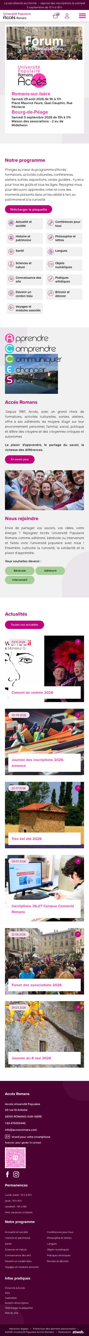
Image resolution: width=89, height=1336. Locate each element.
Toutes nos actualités (24, 624)
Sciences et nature (16, 1249)
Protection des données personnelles (54, 1328)
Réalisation (64, 1332)
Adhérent (50, 570)
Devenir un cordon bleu (18, 1261)
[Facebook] (7, 1174)
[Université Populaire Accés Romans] (17, 15)
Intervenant (19, 579)
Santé (8, 1243)
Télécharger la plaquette (28, 209)
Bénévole (20, 570)
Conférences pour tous (60, 1232)
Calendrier (11, 1297)
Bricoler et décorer (58, 1261)
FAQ (7, 1292)
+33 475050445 (15, 1123)
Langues (52, 1243)
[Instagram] (16, 1174)
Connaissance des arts (18, 1255)
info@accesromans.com (21, 1129)
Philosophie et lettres (59, 1237)
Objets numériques (58, 1249)
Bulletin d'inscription (17, 1302)
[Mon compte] (67, 16)
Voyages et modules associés (22, 1266)
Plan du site (11, 1312)
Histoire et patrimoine (17, 1237)
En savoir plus (20, 459)
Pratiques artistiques (59, 1255)
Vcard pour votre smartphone (31, 1137)
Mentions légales (19, 1328)
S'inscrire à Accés (15, 1287)
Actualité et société (16, 1232)
